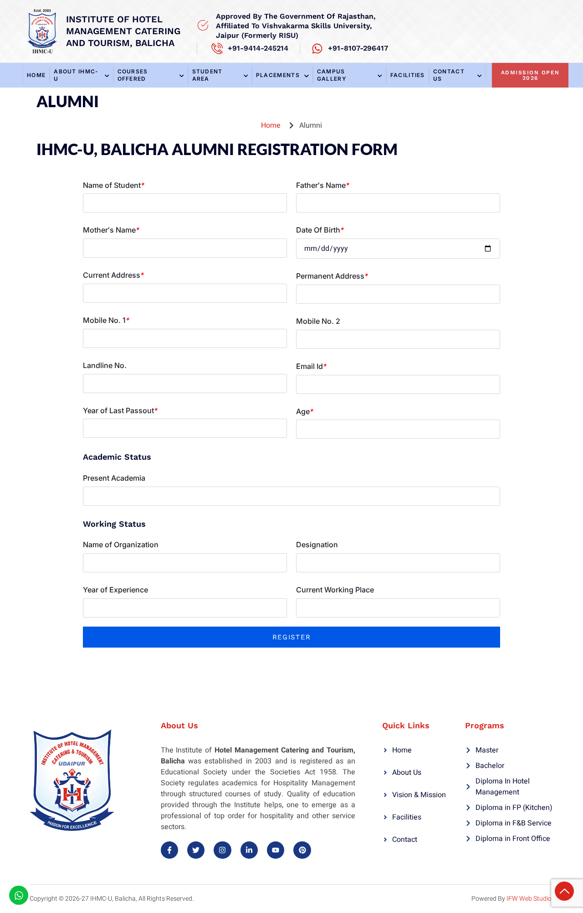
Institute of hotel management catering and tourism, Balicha (123, 31)
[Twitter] (196, 850)
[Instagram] (222, 850)
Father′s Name (322, 185)
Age (304, 411)
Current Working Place (335, 589)
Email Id (311, 366)
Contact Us (449, 75)
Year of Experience (115, 589)
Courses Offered (133, 75)
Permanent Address (332, 275)
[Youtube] (275, 850)
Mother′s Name (111, 229)
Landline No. (105, 365)
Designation (317, 544)
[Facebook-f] (169, 850)
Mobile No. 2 (318, 321)
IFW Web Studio (529, 898)
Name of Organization (121, 544)
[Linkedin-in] (249, 850)
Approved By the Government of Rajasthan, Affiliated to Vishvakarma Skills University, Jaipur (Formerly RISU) (296, 26)
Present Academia (114, 477)
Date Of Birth (320, 229)
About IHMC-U (76, 75)
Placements (278, 75)
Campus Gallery (332, 75)
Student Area (207, 75)
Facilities (407, 75)
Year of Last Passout (120, 410)
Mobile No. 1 (106, 320)
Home (36, 75)
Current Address (113, 275)
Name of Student (113, 185)
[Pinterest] (302, 850)
